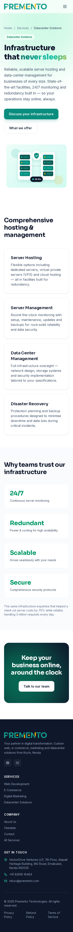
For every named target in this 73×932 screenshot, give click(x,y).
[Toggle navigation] (65, 6)
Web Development (16, 784)
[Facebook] (7, 763)
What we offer (20, 128)
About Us (10, 822)
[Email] (17, 763)
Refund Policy (31, 915)
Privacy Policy (9, 915)
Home (8, 28)
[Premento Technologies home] (25, 6)
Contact (9, 834)
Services (23, 28)
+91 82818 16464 (20, 874)
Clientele (10, 828)
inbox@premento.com (24, 881)
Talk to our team (36, 686)
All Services (12, 840)
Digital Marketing (15, 796)
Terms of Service (54, 915)
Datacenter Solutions (18, 802)
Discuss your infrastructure (31, 114)
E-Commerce (12, 790)
